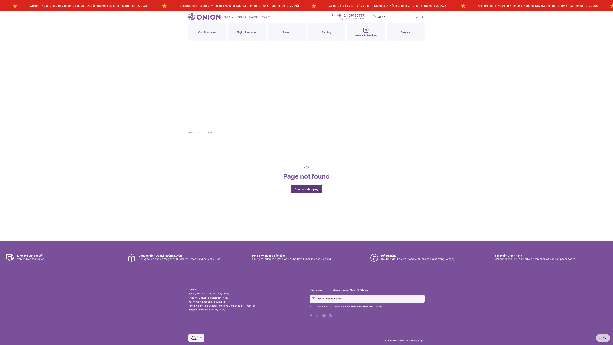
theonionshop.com (398, 340)
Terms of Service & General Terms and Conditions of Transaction (221, 305)
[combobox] (391, 17)
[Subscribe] (421, 299)
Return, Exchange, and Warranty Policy (208, 293)
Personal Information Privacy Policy (206, 309)
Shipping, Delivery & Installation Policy (208, 297)
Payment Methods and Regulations (206, 301)
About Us (193, 289)
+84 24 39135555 (350, 15)
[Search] (373, 17)
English (194, 339)
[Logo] (204, 16)
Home (191, 132)
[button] (423, 16)
